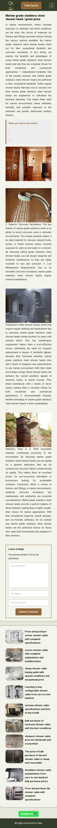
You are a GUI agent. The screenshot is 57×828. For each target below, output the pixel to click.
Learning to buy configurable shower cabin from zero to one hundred (37, 693)
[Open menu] (51, 5)
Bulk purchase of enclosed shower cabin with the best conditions (38, 724)
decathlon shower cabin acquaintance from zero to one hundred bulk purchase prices (38, 776)
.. (9, 134)
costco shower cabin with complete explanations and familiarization (36, 656)
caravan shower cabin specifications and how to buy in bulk (37, 709)
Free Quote (31, 5)
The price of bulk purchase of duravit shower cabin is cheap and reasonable (37, 757)
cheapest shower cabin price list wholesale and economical (38, 740)
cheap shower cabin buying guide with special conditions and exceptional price (37, 674)
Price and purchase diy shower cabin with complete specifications (37, 794)
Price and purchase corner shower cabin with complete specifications (36, 637)
